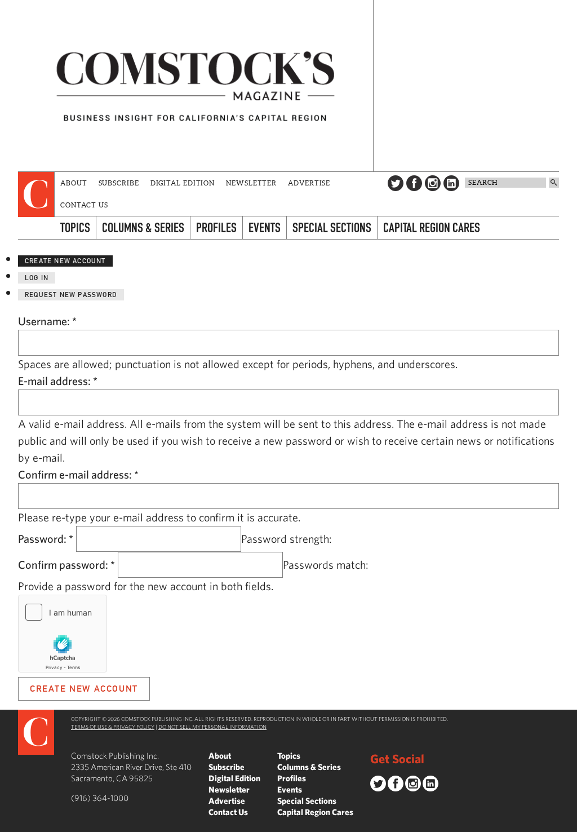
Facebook (414, 183)
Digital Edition (182, 183)
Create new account (65, 260)
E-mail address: (57, 380)
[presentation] (36, 194)
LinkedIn (451, 183)
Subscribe (119, 183)
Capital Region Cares (431, 227)
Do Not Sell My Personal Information (212, 726)
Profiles (216, 227)
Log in (36, 277)
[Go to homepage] (195, 85)
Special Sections (331, 227)
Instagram (433, 183)
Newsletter (251, 183)
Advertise (309, 183)
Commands (8, 823)
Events (264, 227)
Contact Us (84, 205)
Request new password (71, 294)
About (73, 183)
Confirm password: (66, 564)
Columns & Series (143, 227)
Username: (47, 321)
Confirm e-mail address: (78, 474)
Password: (45, 538)
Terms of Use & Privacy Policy (112, 726)
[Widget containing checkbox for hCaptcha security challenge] (62, 633)
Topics (75, 227)
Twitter (395, 183)
